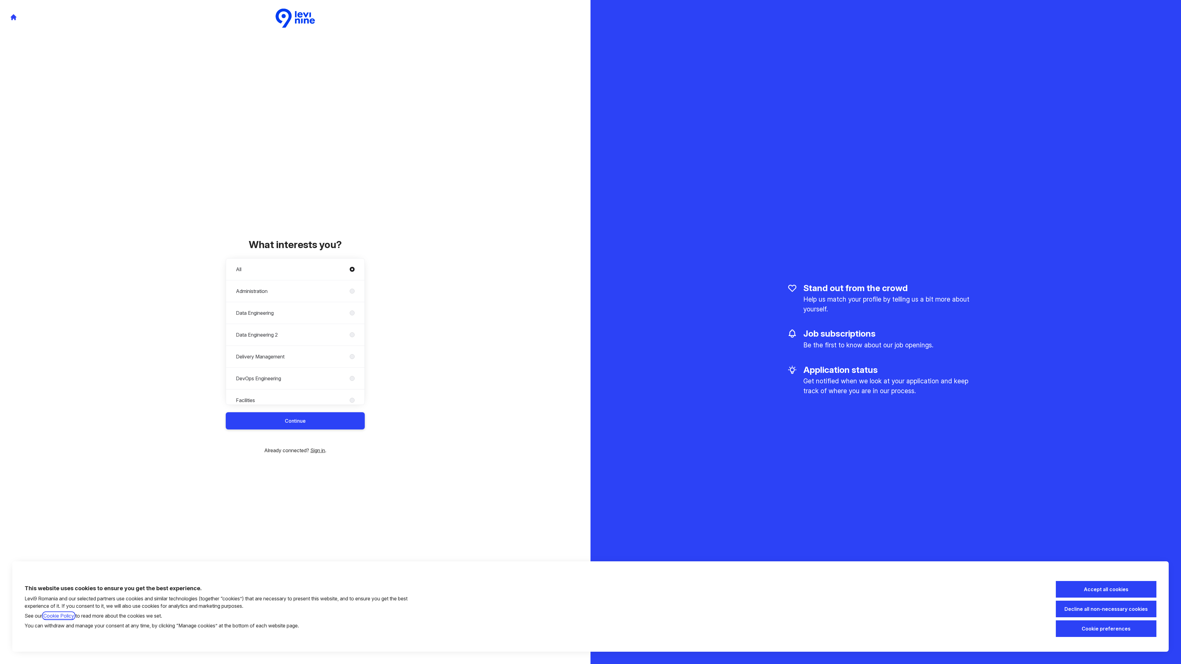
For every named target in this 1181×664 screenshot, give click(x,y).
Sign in (317, 450)
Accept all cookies (1106, 589)
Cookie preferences (1106, 629)
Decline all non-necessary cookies (1106, 609)
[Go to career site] (13, 17)
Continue (295, 421)
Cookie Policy (58, 616)
